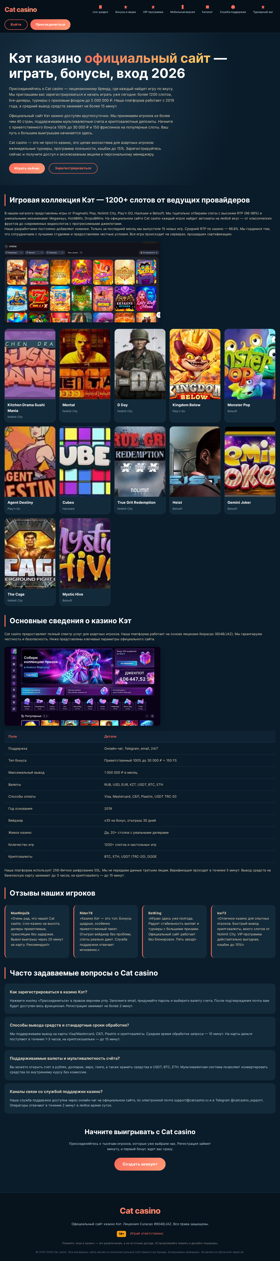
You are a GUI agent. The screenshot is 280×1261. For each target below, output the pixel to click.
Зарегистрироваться (73, 168)
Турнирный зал (263, 12)
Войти (16, 24)
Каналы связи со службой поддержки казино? (56, 1091)
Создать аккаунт (140, 1164)
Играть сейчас (27, 168)
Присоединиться (50, 24)
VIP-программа (153, 12)
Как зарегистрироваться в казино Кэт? (48, 991)
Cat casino (21, 10)
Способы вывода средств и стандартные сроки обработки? (69, 1025)
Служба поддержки (233, 12)
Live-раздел (100, 12)
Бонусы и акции (125, 12)
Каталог (207, 12)
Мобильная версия (182, 12)
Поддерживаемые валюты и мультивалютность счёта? (65, 1058)
